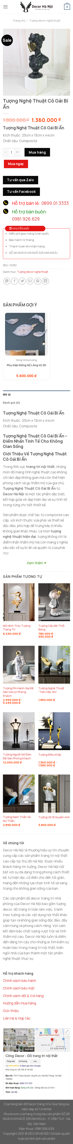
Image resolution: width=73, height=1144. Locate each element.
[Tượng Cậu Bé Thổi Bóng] (54, 602)
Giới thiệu (11, 1010)
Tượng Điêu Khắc (50, 754)
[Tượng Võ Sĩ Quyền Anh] (54, 793)
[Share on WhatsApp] (6, 281)
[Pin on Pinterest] (37, 281)
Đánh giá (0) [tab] (11, 402)
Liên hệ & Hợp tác (17, 1018)
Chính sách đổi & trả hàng (23, 995)
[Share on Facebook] (14, 281)
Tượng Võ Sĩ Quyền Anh (54, 817)
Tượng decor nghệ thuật (44, 20)
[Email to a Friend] (29, 281)
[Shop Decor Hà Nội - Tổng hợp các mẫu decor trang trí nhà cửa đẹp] (36, 7)
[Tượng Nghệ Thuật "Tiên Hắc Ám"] (54, 665)
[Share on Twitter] (22, 281)
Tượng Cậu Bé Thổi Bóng (51, 627)
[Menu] (5, 7)
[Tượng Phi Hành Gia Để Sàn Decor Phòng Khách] (19, 665)
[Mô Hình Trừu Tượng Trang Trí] (19, 602)
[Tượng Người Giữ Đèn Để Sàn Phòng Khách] (19, 731)
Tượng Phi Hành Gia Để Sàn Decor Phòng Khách (18, 692)
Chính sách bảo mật (19, 988)
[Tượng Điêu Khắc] (54, 731)
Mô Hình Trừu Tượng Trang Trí (16, 627)
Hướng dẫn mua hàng (19, 1003)
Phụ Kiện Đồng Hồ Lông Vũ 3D (26, 365)
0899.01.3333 (55, 203)
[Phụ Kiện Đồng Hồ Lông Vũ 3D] (26, 334)
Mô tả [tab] (7, 394)
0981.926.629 (26, 219)
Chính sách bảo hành (19, 980)
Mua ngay (16, 164)
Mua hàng (37, 152)
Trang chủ (19, 20)
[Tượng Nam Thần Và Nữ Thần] (19, 793)
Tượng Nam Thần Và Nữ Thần (17, 818)
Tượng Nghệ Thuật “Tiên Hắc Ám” (51, 690)
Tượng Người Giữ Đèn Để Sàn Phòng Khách (17, 756)
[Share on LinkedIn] (45, 281)
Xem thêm (35, 563)
